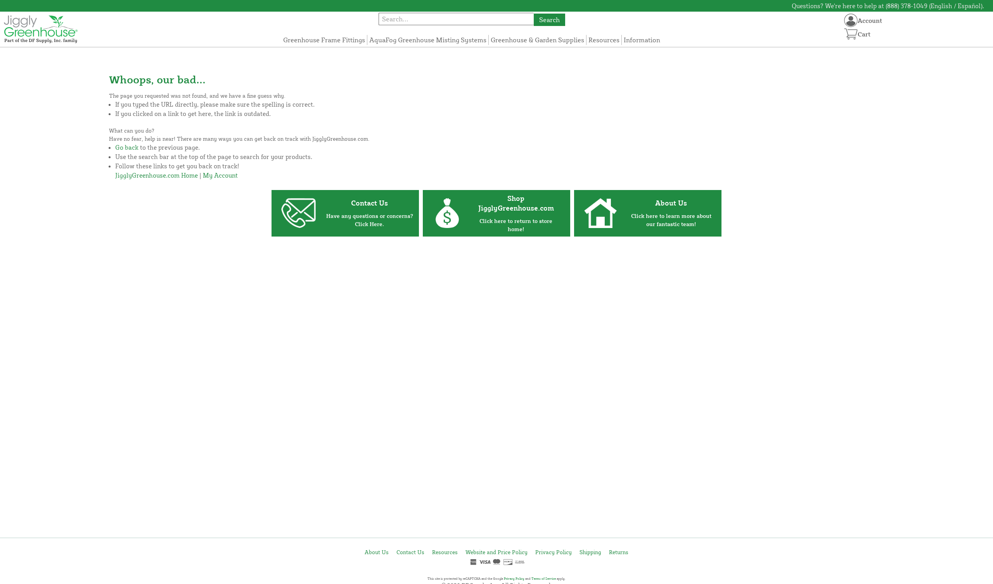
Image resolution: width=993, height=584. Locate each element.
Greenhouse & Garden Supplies (537, 40)
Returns (618, 552)
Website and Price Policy (496, 552)
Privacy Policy (553, 552)
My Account (220, 175)
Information (642, 40)
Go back (126, 147)
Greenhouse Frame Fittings (324, 40)
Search (549, 20)
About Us (377, 552)
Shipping (590, 552)
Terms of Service (543, 579)
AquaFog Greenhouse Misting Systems (427, 40)
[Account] (851, 20)
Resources (603, 40)
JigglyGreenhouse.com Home (156, 175)
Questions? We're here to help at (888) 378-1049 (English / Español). (888, 6)
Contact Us (410, 552)
